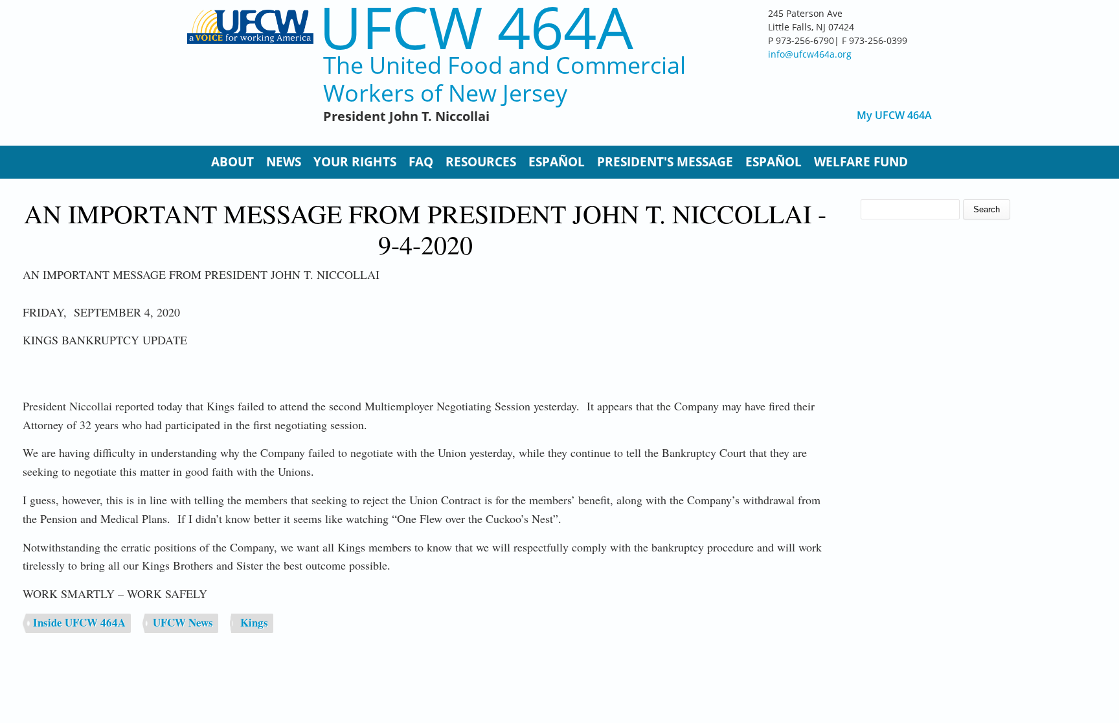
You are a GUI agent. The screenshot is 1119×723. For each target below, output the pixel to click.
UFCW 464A (476, 27)
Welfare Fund (861, 161)
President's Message (665, 161)
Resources (481, 161)
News (283, 161)
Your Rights (354, 161)
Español (556, 161)
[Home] (250, 71)
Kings (254, 622)
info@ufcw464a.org (810, 54)
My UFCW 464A (894, 115)
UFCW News (183, 622)
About (232, 161)
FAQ (421, 161)
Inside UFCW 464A (79, 622)
